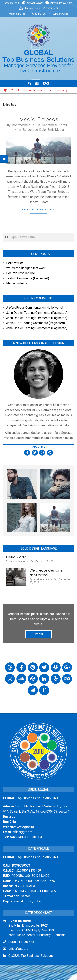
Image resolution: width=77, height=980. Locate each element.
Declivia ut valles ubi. (20, 273)
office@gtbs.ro (18, 949)
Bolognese (30, 130)
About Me (38, 446)
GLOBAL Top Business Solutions (31, 956)
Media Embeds (38, 119)
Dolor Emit (46, 130)
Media (59, 130)
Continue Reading (38, 209)
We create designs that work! (26, 268)
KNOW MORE (38, 634)
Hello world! (14, 263)
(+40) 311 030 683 (21, 942)
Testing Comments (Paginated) (27, 278)
